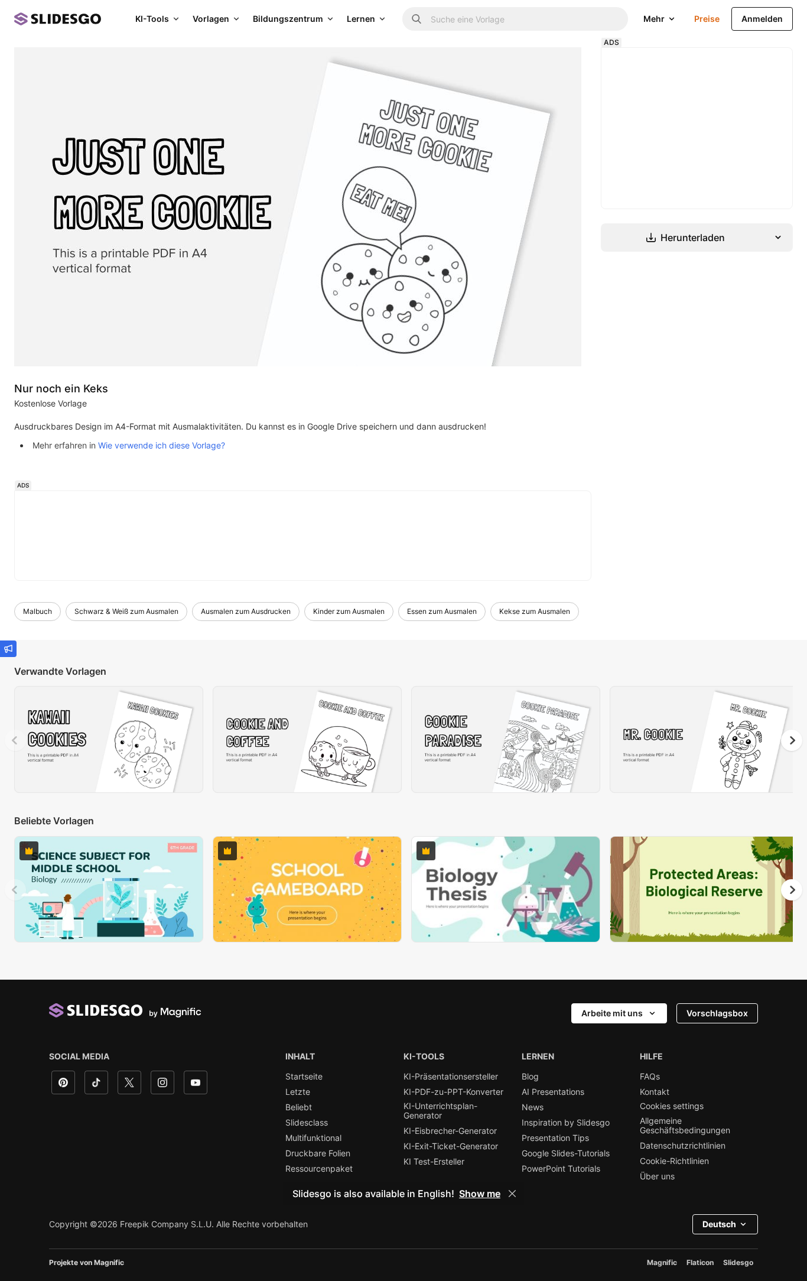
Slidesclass (306, 1122)
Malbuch (37, 611)
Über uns (657, 1176)
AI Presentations (553, 1092)
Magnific (662, 1262)
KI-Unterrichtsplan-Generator (440, 1110)
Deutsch (719, 1224)
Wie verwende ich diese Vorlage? (161, 445)
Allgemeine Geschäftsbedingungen (685, 1125)
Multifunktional (313, 1138)
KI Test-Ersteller (433, 1161)
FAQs (650, 1076)
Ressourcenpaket (319, 1168)
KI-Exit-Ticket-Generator (450, 1146)
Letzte (297, 1092)
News (533, 1107)
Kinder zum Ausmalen (349, 611)
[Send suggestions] (8, 648)
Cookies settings (672, 1106)
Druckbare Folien (317, 1153)
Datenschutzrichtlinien (682, 1145)
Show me (479, 1193)
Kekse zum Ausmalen (534, 611)
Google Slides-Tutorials (566, 1153)
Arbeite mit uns (612, 1013)
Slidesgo (738, 1262)
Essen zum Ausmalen (442, 611)
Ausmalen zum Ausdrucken (246, 611)
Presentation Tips (555, 1138)
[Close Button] (512, 1193)
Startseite (304, 1076)
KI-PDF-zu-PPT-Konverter (453, 1092)
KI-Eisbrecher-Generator (450, 1131)
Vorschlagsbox (717, 1013)
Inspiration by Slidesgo (566, 1122)
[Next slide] (791, 740)
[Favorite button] (164, 700)
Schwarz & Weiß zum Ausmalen (126, 611)
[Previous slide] (15, 740)
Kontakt (654, 1092)
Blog (530, 1076)
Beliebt (298, 1107)
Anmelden (762, 19)
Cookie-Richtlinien (674, 1161)
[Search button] (416, 19)
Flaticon (700, 1262)
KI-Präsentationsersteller (450, 1076)
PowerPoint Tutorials (561, 1168)
